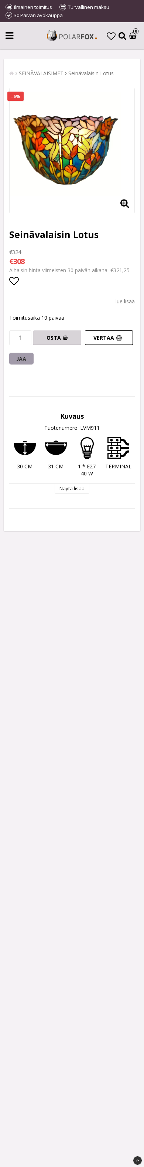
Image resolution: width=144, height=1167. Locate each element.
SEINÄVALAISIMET (41, 73)
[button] (111, 36)
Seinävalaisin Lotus (91, 73)
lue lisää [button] (125, 301)
